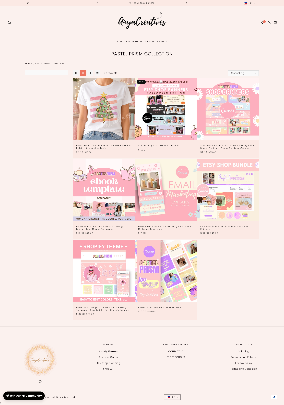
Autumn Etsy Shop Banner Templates (159, 145)
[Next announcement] (186, 3)
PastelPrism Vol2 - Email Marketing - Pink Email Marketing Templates (165, 227)
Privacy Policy (243, 363)
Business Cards (108, 357)
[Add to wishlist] (130, 82)
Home (28, 63)
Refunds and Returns (244, 357)
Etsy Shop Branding (108, 363)
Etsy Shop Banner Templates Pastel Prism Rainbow (224, 227)
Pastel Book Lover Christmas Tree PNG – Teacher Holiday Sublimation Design (103, 147)
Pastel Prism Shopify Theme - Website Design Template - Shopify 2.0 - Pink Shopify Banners (102, 308)
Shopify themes (108, 351)
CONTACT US (175, 351)
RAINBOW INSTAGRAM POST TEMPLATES (159, 307)
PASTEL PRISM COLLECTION (49, 63)
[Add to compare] (130, 87)
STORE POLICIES (176, 357)
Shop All (108, 368)
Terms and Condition (244, 368)
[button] (9, 22)
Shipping (243, 351)
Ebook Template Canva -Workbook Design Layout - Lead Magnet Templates (100, 227)
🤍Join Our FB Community (24, 395)
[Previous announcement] (97, 3)
